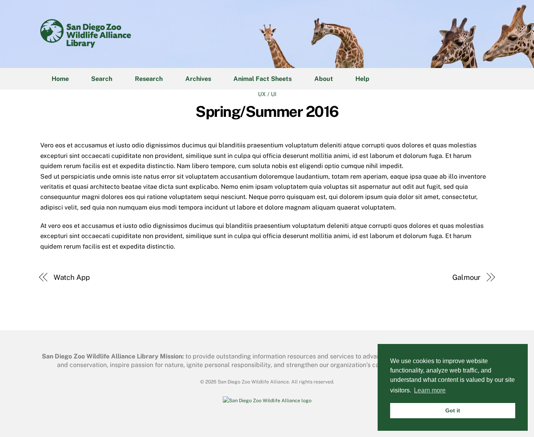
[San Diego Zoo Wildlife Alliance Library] (85, 44)
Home (60, 78)
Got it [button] (452, 410)
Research (149, 78)
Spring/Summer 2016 (266, 111)
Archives (198, 78)
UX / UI (267, 94)
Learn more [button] (430, 390)
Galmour (466, 277)
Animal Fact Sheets (262, 78)
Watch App (72, 277)
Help (362, 78)
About (323, 78)
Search (101, 78)
